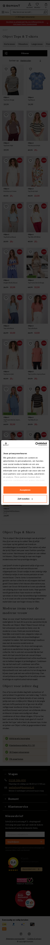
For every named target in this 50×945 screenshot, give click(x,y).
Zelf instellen (23, 499)
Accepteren (25, 490)
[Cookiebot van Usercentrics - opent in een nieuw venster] (35, 444)
